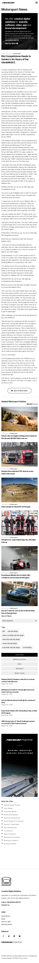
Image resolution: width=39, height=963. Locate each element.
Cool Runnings (27, 647)
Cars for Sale (6, 922)
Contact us (5, 905)
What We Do (5, 916)
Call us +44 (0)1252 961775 (11, 902)
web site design (13, 631)
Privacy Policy (23, 958)
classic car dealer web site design (13, 635)
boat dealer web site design (11, 647)
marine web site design (9, 643)
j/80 (3, 631)
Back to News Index (21, 391)
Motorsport (17, 53)
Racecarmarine (6, 924)
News (3, 919)
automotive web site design (11, 639)
